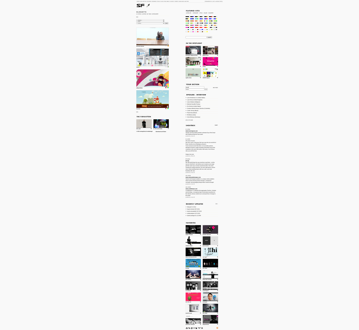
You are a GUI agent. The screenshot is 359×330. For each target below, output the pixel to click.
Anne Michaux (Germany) (193, 117)
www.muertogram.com (192, 131)
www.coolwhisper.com (191, 188)
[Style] (201, 15)
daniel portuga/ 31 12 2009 (194, 215)
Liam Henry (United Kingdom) (194, 99)
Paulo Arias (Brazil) (192, 112)
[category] (195, 15)
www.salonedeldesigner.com (193, 177)
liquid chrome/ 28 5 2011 (193, 209)
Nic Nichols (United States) (194, 106)
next (192, 120)
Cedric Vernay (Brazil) (192, 110)
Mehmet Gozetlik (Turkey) (193, 104)
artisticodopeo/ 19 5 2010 (193, 213)
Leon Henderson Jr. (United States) (196, 97)
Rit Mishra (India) (191, 115)
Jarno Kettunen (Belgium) (193, 102)
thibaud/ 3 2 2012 (191, 207)
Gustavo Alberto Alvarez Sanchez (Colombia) (198, 108)
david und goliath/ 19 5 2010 (194, 211)
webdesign (150, 131)
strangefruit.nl (143, 131)
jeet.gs (187, 160)
